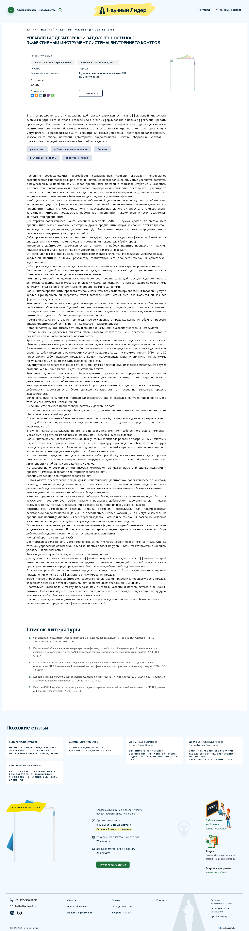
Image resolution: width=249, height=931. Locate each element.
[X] (44, 95)
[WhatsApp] (52, 95)
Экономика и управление (45, 73)
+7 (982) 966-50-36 (26, 900)
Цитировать (91, 93)
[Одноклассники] (36, 95)
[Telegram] (40, 95)
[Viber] (48, 95)
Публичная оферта (220, 916)
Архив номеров (26, 10)
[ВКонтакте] (32, 95)
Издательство (47, 10)
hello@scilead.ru (26, 906)
